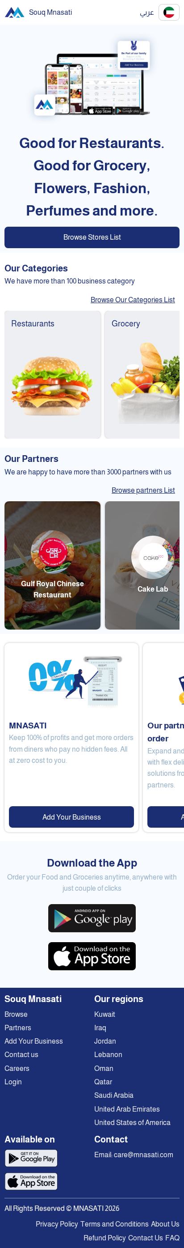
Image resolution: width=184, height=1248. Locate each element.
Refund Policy (105, 1238)
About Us (165, 1224)
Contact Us (145, 1238)
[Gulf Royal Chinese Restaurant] (52, 627)
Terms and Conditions (114, 1224)
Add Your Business (71, 817)
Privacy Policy (57, 1224)
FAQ (172, 1238)
